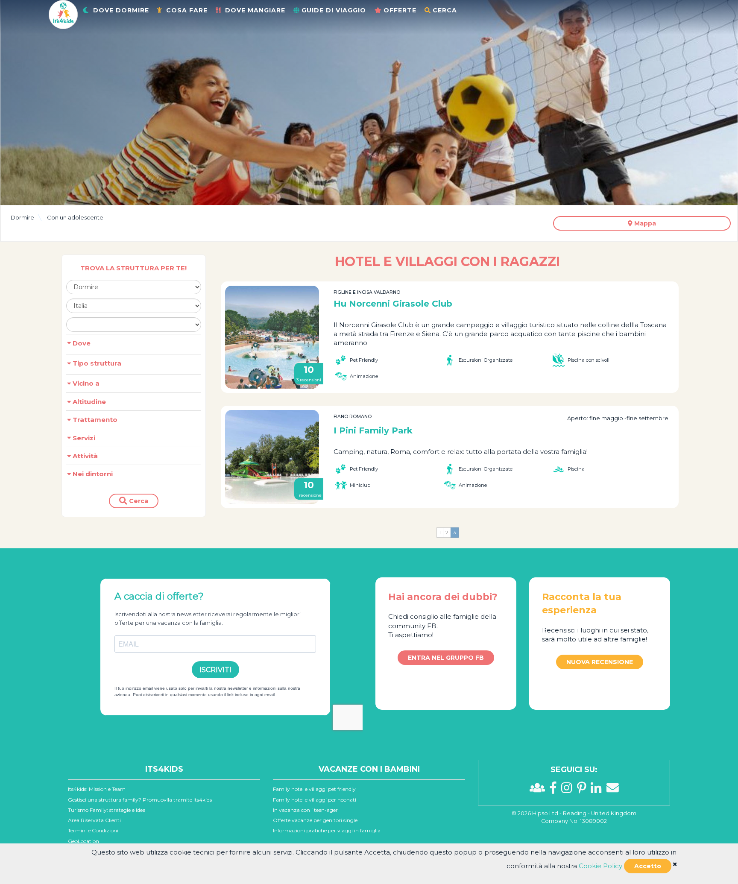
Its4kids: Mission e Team (97, 789)
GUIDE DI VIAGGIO (334, 10)
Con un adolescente (75, 217)
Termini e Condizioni (93, 830)
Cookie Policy (600, 866)
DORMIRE (121, 10)
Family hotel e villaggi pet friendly (314, 789)
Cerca (137, 501)
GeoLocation (83, 841)
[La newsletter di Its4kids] (612, 790)
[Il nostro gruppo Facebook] (540, 790)
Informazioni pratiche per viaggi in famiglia (327, 830)
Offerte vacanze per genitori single (315, 820)
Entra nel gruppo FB (446, 658)
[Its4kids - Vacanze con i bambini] (63, 14)
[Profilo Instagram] (569, 790)
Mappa (644, 223)
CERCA (445, 10)
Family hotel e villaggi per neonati (314, 799)
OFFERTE (400, 10)
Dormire (22, 217)
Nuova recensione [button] (599, 662)
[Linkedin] (598, 790)
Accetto (647, 866)
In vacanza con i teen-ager (305, 810)
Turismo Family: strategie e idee (106, 810)
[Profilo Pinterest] (584, 790)
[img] (674, 864)
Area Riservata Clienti (94, 820)
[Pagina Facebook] (555, 790)
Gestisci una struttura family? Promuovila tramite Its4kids (140, 799)
